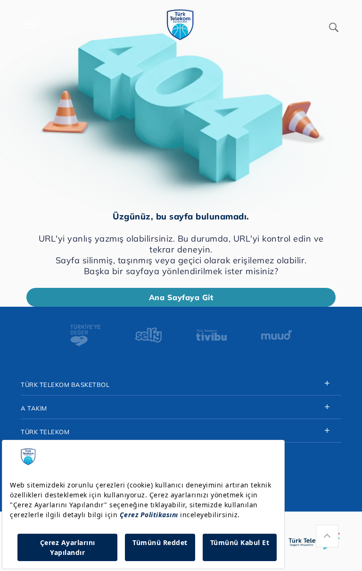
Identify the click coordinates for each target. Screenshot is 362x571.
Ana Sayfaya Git (181, 297)
